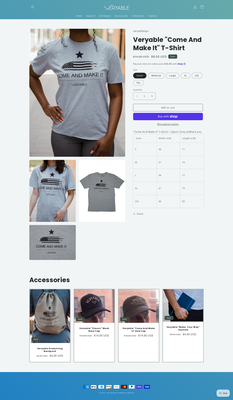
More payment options (168, 124)
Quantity (137, 89)
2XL (197, 75)
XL (185, 75)
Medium (156, 75)
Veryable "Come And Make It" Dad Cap (139, 330)
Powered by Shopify (125, 393)
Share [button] (140, 213)
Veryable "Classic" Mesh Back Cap (94, 330)
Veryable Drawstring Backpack (50, 350)
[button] (32, 6)
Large (172, 75)
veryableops (111, 393)
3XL (138, 82)
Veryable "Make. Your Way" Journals (183, 328)
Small (139, 75)
